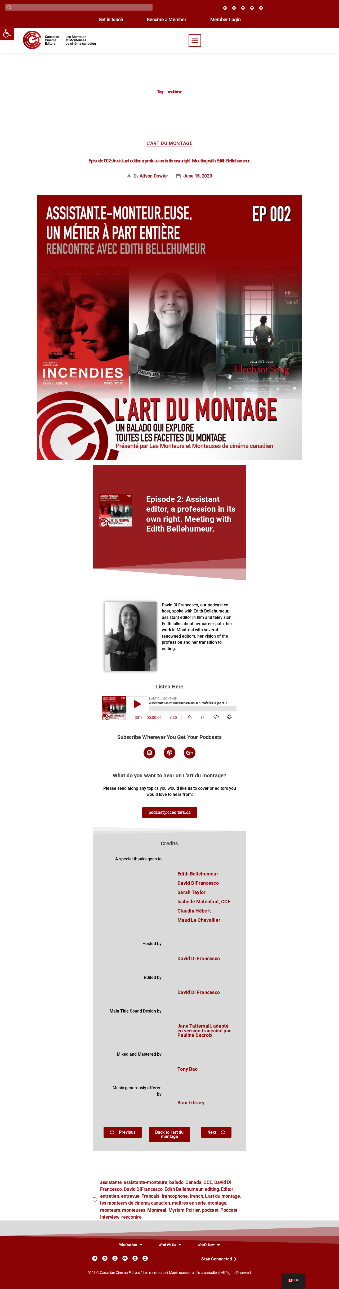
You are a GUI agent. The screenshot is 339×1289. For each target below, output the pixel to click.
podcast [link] (210, 1210)
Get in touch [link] (111, 19)
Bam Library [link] (190, 1102)
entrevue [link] (130, 1196)
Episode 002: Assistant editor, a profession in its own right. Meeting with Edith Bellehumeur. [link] (169, 161)
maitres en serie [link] (189, 1203)
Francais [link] (150, 1196)
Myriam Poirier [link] (184, 1210)
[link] (7, 33)
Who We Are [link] (128, 1245)
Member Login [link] (225, 19)
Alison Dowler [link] (154, 176)
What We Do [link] (167, 1245)
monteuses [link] (133, 1210)
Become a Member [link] (166, 19)
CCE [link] (207, 1182)
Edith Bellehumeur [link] (183, 1189)
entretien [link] (109, 1196)
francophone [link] (175, 1196)
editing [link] (212, 1189)
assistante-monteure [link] (145, 1182)
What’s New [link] (206, 1245)
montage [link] (217, 1203)
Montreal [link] (156, 1210)
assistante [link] (111, 1182)
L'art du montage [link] (169, 143)
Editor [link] (227, 1189)
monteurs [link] (110, 1210)
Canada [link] (193, 1182)
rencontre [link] (131, 1217)
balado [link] (176, 1182)
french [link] (196, 1196)
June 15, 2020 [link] (197, 176)
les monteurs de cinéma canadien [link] (135, 1203)
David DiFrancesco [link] (143, 1189)
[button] (195, 40)
